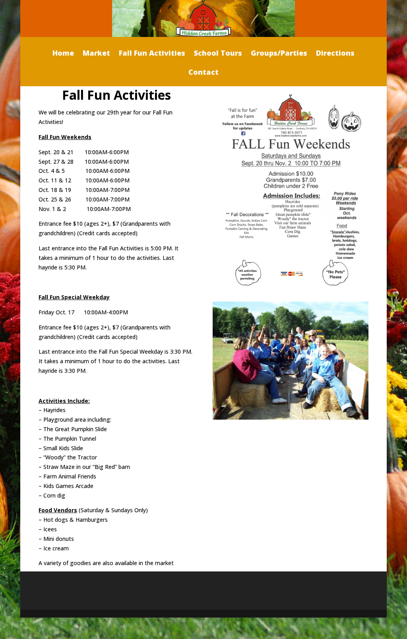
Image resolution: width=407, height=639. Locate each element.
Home (63, 54)
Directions (335, 54)
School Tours (218, 54)
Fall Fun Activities (152, 54)
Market (96, 54)
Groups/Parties (279, 54)
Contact (203, 73)
